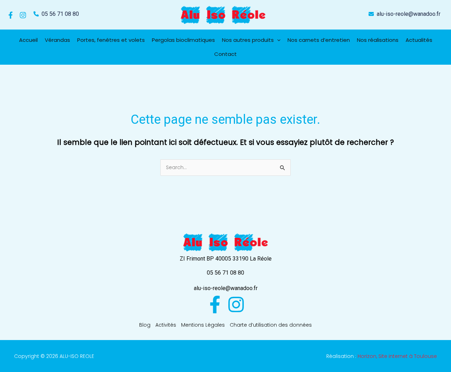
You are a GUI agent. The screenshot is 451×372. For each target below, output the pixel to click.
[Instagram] (22, 15)
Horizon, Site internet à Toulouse (397, 356)
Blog (144, 324)
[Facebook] (10, 15)
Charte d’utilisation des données (271, 324)
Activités (165, 324)
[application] (277, 40)
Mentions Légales (203, 324)
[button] (56, 14)
